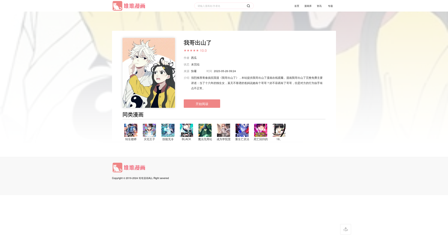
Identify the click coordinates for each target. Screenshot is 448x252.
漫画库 (308, 6)
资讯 (319, 6)
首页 (296, 6)
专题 (330, 6)
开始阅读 (202, 103)
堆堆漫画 (143, 178)
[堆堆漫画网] (129, 6)
